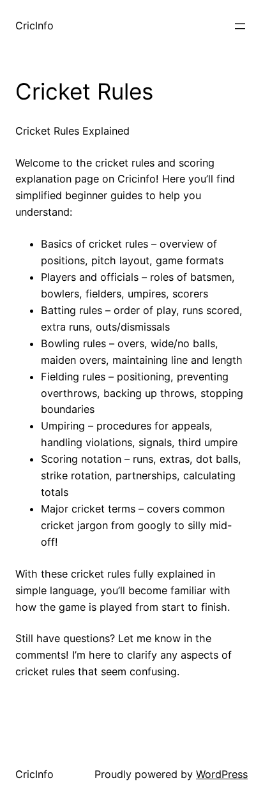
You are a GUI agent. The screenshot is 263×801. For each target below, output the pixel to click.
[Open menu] (240, 26)
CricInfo (34, 25)
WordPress (222, 774)
